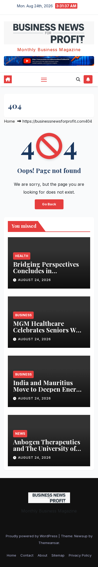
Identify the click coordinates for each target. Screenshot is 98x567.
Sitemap (58, 555)
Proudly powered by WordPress (32, 536)
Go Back (49, 204)
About (42, 555)
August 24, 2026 (34, 280)
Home (9, 121)
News (20, 433)
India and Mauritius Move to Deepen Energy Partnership (48, 389)
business (23, 315)
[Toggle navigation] (44, 79)
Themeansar (48, 543)
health (21, 256)
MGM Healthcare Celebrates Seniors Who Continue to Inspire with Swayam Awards (48, 333)
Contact (26, 555)
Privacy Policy (80, 555)
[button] (78, 79)
